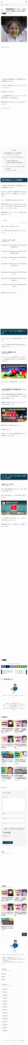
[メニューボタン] (2, 2)
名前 (4, 813)
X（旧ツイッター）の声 (12, 154)
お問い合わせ (21, 1040)
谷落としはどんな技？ (12, 170)
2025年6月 (5, 995)
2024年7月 (5, 1027)
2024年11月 (5, 1015)
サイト (4, 823)
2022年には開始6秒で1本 (12, 160)
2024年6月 (5, 1030)
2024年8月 (5, 1024)
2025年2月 (5, 1007)
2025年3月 (5, 1004)
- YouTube (4, 220)
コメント (5, 797)
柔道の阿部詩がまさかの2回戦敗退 (13, 153)
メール (5, 818)
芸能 (4, 976)
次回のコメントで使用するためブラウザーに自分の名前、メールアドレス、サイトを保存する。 (14, 829)
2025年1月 (5, 1009)
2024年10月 (5, 1018)
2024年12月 (5, 1012)
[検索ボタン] (26, 2)
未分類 (4, 13)
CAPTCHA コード (6, 836)
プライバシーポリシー (14, 1040)
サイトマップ (6, 1040)
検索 (24, 934)
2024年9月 (5, 1021)
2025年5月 (5, 998)
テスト (14, 693)
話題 (4, 979)
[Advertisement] (14, 62)
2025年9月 (5, 989)
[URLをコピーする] (25, 666)
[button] (3, 666)
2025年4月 (5, 1001)
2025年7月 (5, 992)
